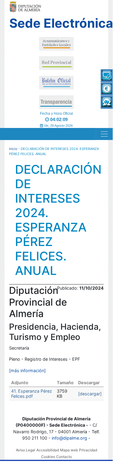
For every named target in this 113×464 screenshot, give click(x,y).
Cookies (48, 456)
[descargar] (90, 393)
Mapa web (69, 450)
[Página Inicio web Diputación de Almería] (26, 6)
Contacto (64, 456)
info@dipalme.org (69, 438)
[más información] (27, 370)
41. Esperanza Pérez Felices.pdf (31, 393)
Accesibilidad (47, 450)
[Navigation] (104, 134)
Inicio (13, 149)
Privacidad (88, 450)
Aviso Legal (25, 450)
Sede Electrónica (56, 23)
